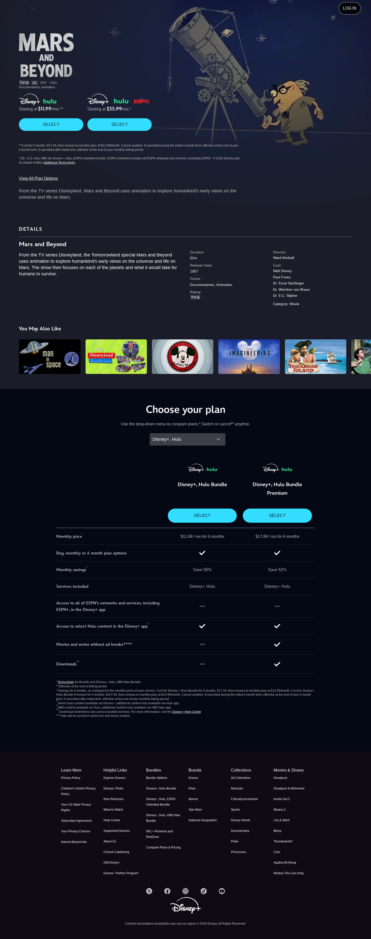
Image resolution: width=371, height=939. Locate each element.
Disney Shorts (240, 820)
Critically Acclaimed (244, 799)
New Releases (113, 799)
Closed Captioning (116, 852)
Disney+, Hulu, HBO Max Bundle (163, 818)
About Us (109, 841)
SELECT (51, 124)
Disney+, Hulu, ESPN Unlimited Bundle (160, 801)
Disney (193, 778)
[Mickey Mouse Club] (182, 356)
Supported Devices (116, 831)
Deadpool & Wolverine (289, 788)
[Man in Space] (49, 356)
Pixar (192, 788)
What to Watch (113, 809)
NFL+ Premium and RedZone (159, 834)
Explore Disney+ (114, 778)
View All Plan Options (38, 178)
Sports (235, 809)
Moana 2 (280, 809)
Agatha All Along (285, 862)
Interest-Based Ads (74, 842)
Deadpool (280, 778)
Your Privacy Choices (75, 831)
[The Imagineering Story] (249, 356)
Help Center (111, 820)
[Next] (361, 356)
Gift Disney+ (111, 862)
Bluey (277, 831)
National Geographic (203, 820)
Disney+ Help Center (186, 712)
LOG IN (349, 8)
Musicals (237, 788)
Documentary (240, 831)
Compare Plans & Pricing (163, 847)
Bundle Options (156, 778)
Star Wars (195, 809)
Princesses (238, 852)
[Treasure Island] (315, 356)
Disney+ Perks (113, 788)
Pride (234, 841)
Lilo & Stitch (282, 820)
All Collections (241, 778)
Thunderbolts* (283, 841)
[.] (149, 891)
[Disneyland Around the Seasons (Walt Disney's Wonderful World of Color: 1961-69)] (116, 356)
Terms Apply (66, 682)
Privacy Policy (70, 778)
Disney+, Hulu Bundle (161, 788)
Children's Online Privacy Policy (78, 791)
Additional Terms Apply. (59, 162)
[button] (121, 770)
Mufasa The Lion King (289, 873)
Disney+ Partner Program (120, 873)
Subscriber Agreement (76, 821)
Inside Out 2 (282, 799)
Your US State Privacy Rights (76, 807)
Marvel (193, 799)
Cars (277, 852)
